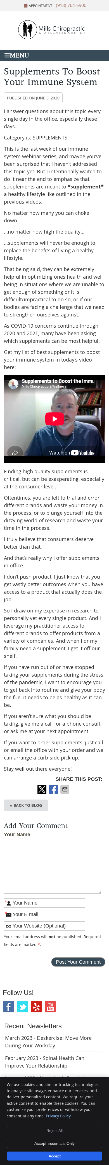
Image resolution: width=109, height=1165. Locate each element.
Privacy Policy (58, 1116)
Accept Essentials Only (54, 1143)
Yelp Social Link (36, 1006)
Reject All (54, 1130)
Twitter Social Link (22, 1006)
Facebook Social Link (8, 1006)
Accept (55, 1156)
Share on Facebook (54, 789)
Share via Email (65, 789)
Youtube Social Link (50, 1006)
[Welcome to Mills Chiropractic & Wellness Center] (54, 37)
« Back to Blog (26, 805)
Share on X (42, 789)
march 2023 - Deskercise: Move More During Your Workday (48, 1041)
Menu (19, 56)
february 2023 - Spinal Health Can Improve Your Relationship (44, 1062)
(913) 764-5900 (71, 5)
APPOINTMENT (40, 5)
